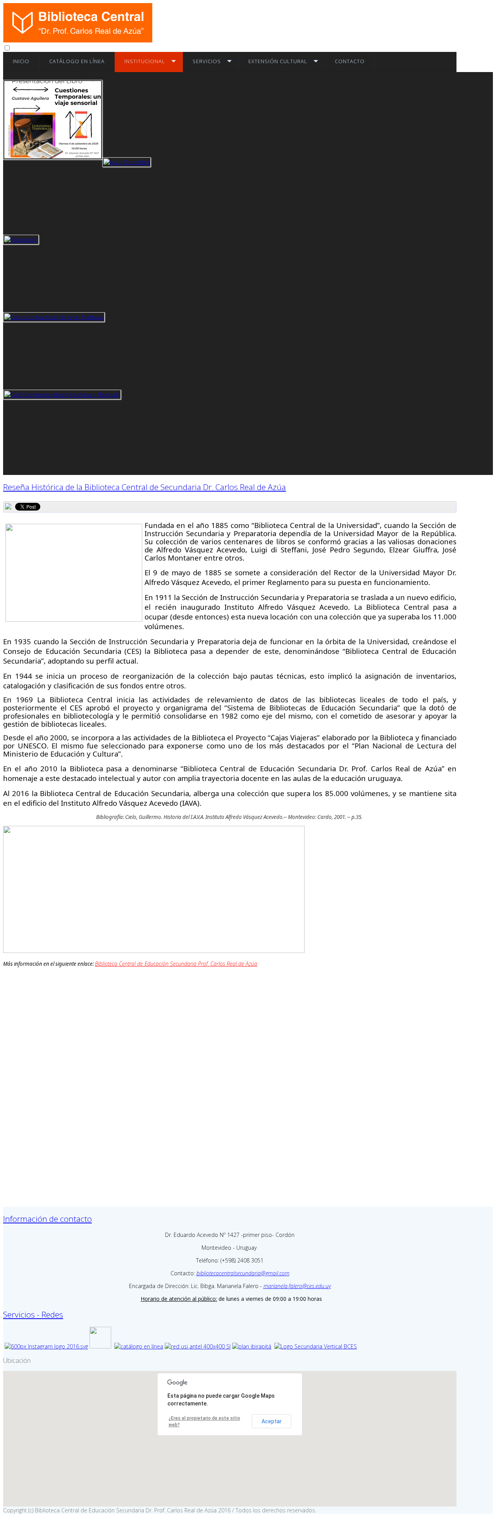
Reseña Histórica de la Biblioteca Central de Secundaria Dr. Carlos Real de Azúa (144, 487)
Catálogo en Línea (77, 61)
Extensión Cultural (277, 61)
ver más (53, 130)
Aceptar (272, 1421)
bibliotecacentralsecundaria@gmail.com (242, 1273)
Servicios (207, 61)
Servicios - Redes (33, 1314)
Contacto (350, 61)
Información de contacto (47, 1218)
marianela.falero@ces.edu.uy (297, 1286)
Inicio (21, 61)
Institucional (144, 61)
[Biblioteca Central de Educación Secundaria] (77, 40)
